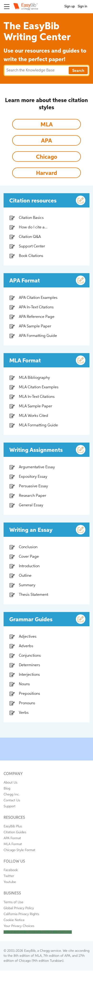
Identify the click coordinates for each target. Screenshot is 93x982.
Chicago (46, 157)
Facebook (11, 870)
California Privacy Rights (21, 914)
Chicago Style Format (19, 850)
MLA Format (13, 844)
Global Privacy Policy (19, 908)
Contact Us (12, 800)
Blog (7, 788)
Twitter (9, 876)
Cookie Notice (14, 920)
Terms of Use (13, 902)
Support (10, 806)
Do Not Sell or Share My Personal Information (38, 932)
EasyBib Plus (13, 826)
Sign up (69, 6)
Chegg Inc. (12, 794)
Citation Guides (15, 832)
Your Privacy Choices (19, 926)
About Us (10, 782)
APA (46, 141)
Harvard (46, 173)
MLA (47, 125)
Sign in (82, 6)
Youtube (10, 882)
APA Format (12, 838)
